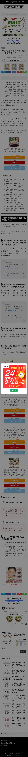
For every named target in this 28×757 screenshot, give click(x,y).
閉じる (14, 390)
